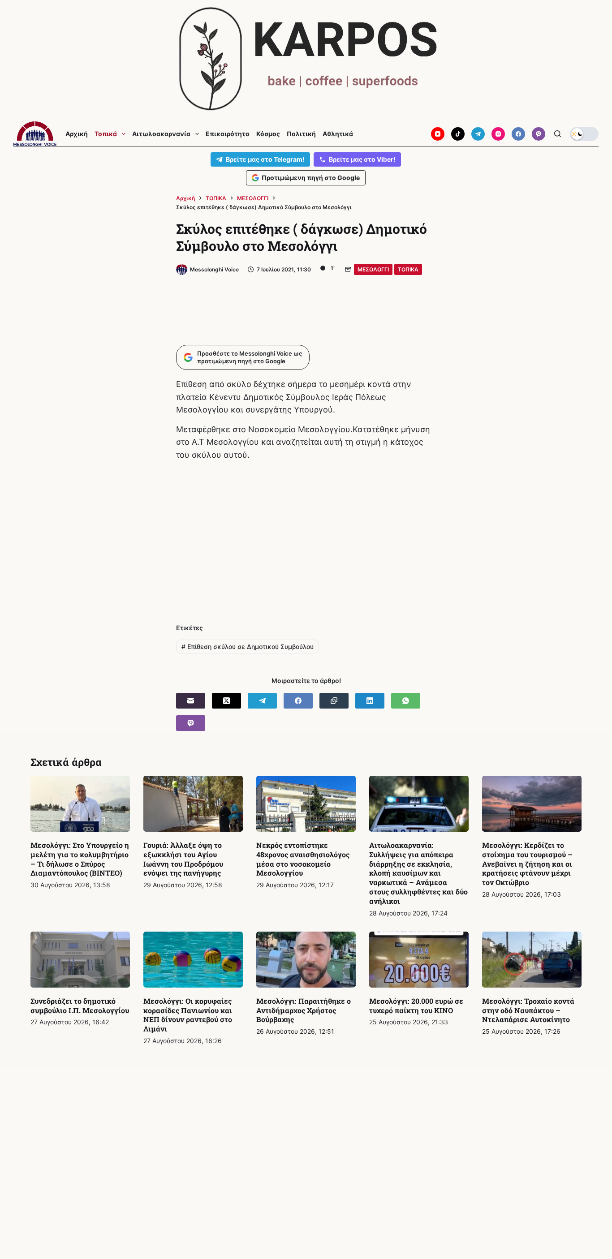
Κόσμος (268, 134)
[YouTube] (437, 134)
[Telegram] (478, 134)
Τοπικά (106, 134)
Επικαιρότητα (228, 134)
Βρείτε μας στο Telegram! (265, 159)
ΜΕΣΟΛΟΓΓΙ (373, 269)
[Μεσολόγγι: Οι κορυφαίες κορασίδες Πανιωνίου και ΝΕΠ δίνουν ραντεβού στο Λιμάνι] (193, 960)
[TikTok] (458, 134)
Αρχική (76, 134)
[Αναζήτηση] (557, 133)
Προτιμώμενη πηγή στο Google (311, 177)
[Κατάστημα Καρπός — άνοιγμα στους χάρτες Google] (306, 58)
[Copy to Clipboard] (334, 701)
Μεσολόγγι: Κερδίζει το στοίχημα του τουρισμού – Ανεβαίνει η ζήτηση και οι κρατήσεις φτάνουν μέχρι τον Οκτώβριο (527, 863)
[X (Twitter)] (226, 701)
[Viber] (538, 134)
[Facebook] (518, 134)
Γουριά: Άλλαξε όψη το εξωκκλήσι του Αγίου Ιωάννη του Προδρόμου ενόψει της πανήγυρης (183, 858)
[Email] (190, 701)
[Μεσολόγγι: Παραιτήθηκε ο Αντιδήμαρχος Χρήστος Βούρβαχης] (306, 960)
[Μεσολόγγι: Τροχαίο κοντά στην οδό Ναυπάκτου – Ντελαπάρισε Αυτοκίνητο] (532, 960)
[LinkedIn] (369, 701)
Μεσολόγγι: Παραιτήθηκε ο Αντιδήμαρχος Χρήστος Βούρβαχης (303, 1010)
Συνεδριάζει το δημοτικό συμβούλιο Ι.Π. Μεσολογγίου (79, 1005)
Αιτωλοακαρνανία (161, 134)
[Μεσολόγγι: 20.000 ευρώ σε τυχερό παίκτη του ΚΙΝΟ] (419, 960)
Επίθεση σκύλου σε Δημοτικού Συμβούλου (247, 646)
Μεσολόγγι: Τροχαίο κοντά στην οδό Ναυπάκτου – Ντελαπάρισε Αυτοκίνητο (528, 1010)
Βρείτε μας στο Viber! (362, 159)
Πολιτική (301, 134)
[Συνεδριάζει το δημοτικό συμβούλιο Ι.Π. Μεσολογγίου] (80, 960)
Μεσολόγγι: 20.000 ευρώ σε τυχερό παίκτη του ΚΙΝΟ (416, 1005)
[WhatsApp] (405, 701)
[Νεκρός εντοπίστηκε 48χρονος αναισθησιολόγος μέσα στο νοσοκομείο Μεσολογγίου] (306, 804)
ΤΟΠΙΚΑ (408, 269)
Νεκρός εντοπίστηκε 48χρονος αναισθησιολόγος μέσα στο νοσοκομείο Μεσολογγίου (302, 858)
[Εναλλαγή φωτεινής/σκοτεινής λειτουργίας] (584, 134)
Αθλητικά (338, 134)
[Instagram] (498, 134)
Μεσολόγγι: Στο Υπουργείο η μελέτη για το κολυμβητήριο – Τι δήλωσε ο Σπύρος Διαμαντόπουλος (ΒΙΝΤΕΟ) (79, 858)
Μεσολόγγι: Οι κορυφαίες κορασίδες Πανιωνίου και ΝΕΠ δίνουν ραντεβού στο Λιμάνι (187, 1014)
